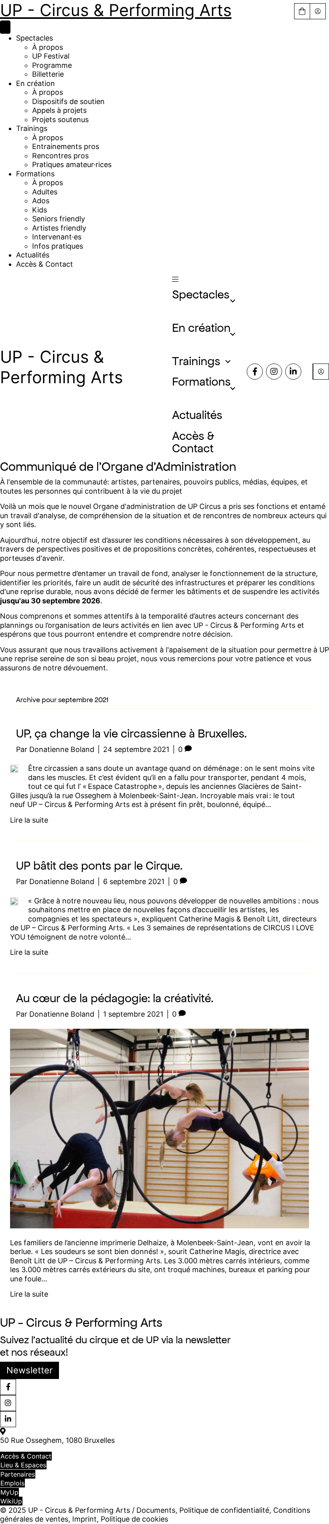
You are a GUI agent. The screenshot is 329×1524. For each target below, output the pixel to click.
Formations (35, 174)
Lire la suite (29, 820)
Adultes (44, 192)
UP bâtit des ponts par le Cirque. (99, 865)
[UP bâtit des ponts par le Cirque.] (14, 901)
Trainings (31, 128)
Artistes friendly (59, 228)
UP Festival (50, 56)
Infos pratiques (57, 246)
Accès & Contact (44, 264)
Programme (52, 65)
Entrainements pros (65, 146)
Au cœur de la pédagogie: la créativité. (114, 998)
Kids (39, 210)
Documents (155, 1510)
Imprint (84, 1519)
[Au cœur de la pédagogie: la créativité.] (159, 1128)
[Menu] (5, 27)
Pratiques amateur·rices (72, 164)
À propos (47, 47)
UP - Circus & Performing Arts (116, 10)
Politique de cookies (134, 1519)
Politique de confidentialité (224, 1510)
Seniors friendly (58, 219)
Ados (40, 200)
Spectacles (34, 38)
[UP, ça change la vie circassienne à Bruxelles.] (14, 768)
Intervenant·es (56, 237)
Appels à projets (59, 110)
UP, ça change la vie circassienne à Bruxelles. (131, 733)
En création (35, 83)
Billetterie (48, 74)
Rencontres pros (60, 155)
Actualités (32, 255)
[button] (175, 279)
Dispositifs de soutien (68, 101)
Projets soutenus (60, 119)
